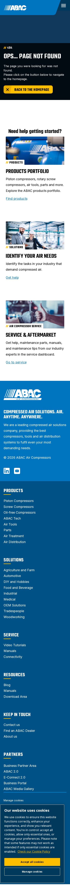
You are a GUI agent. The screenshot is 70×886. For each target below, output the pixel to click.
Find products (17, 198)
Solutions (14, 560)
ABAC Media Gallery (19, 789)
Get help (12, 277)
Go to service (16, 362)
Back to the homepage (31, 90)
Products (13, 490)
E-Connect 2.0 (14, 777)
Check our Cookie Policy (34, 852)
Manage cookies (14, 800)
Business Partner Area (20, 766)
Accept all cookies (32, 862)
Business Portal (15, 783)
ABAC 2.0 (11, 771)
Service (11, 635)
